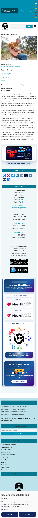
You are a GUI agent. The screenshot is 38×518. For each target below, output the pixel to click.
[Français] (36, 5)
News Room (4, 457)
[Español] (36, 17)
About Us (3, 462)
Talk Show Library (6, 449)
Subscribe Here (19, 381)
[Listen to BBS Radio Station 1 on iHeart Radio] (19, 303)
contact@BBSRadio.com (17, 414)
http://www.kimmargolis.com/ (10, 66)
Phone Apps (4, 460)
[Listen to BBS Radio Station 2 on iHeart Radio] (19, 315)
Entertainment (6, 77)
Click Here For (19, 205)
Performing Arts (6, 74)
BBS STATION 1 (19, 223)
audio (22, 193)
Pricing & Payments (6, 447)
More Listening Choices (19, 208)
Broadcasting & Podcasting (9, 444)
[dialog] (19, 505)
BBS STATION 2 (19, 232)
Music (3, 80)
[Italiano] (36, 10)
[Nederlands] (36, 3)
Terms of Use (5, 470)
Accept (27, 514)
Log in (30, 11)
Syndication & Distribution (8, 455)
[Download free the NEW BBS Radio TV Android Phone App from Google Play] (19, 261)
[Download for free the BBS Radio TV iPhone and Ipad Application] (19, 270)
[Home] (5, 26)
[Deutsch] (36, 8)
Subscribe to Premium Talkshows (10, 10)
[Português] (36, 12)
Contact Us (4, 465)
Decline (9, 514)
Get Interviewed (5, 452)
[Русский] (36, 15)
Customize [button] (4, 509)
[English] (36, 1)
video (22, 200)
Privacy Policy (5, 467)
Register (24, 11)
